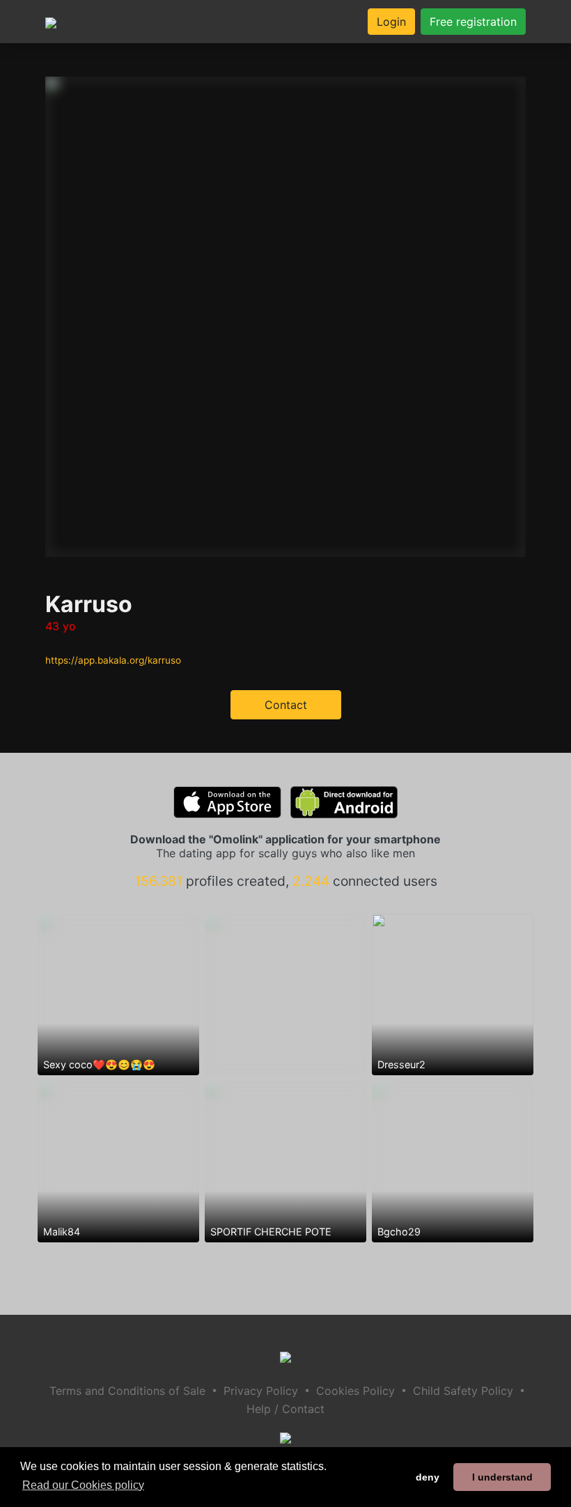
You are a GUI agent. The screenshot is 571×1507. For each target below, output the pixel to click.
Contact (286, 705)
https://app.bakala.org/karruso (113, 660)
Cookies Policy (355, 1391)
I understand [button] (502, 1477)
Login (391, 22)
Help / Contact (285, 1409)
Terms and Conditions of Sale (127, 1391)
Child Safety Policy (463, 1391)
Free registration (473, 22)
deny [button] (427, 1477)
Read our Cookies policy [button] (83, 1485)
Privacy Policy (261, 1391)
